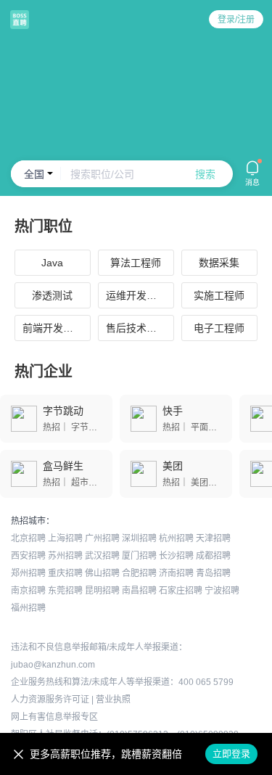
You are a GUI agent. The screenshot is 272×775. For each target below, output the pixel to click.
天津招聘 (213, 538)
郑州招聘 (28, 573)
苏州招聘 (65, 556)
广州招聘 (102, 538)
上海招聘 (65, 538)
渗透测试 (52, 295)
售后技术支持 (136, 328)
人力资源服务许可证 (50, 699)
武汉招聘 (102, 556)
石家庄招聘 (180, 591)
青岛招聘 (213, 573)
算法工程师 (135, 262)
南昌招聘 (139, 591)
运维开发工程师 (140, 295)
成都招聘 (213, 556)
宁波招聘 (222, 591)
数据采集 (219, 262)
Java (52, 262)
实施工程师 (219, 295)
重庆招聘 (65, 573)
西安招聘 (28, 556)
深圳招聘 (139, 538)
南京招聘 (28, 591)
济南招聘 (176, 573)
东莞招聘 (65, 591)
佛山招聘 (102, 573)
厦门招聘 (139, 556)
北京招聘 (28, 538)
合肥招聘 (139, 573)
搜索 (205, 174)
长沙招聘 (176, 556)
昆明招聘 (102, 591)
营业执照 (113, 699)
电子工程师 (219, 328)
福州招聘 (28, 608)
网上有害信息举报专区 (54, 717)
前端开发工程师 (56, 328)
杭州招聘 (176, 538)
